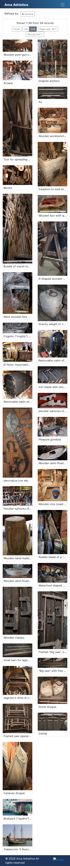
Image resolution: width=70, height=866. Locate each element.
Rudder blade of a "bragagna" (53, 557)
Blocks (8, 188)
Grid (33, 29)
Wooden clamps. (14, 637)
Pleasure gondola (50, 439)
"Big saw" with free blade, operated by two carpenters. (53, 670)
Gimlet (43, 733)
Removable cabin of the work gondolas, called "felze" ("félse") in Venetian (53, 360)
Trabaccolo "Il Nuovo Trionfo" (18, 849)
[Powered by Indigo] (59, 859)
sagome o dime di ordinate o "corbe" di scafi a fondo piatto (18, 698)
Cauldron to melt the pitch (53, 189)
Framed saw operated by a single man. (18, 736)
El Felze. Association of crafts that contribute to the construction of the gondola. (18, 364)
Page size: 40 (47, 29)
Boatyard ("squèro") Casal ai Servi (18, 818)
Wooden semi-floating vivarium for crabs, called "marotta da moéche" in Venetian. (18, 581)
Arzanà (8, 83)
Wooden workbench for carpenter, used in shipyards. (53, 136)
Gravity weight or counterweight (53, 324)
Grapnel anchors (49, 81)
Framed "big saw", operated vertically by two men (53, 652)
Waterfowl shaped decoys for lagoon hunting (53, 585)
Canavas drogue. (14, 793)
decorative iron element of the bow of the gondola (18, 480)
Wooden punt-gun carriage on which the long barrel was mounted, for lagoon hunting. (18, 54)
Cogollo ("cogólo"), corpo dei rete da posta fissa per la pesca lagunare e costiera (18, 336)
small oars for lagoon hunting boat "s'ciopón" (18, 660)
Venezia (28, 14)
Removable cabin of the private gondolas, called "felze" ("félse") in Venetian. (18, 401)
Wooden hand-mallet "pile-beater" (18, 558)
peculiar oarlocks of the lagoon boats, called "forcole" (53, 411)
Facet (16, 29)
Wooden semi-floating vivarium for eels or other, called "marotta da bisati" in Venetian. (53, 463)
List (26, 29)
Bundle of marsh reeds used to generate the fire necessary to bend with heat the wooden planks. (18, 266)
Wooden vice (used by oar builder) (53, 504)
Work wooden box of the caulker (18, 316)
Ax (40, 102)
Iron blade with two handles (53, 387)
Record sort (34, 34)
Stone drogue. (48, 706)
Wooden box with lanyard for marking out (53, 215)
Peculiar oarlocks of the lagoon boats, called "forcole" (18, 508)
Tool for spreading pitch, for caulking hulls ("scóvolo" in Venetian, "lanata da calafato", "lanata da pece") (18, 159)
